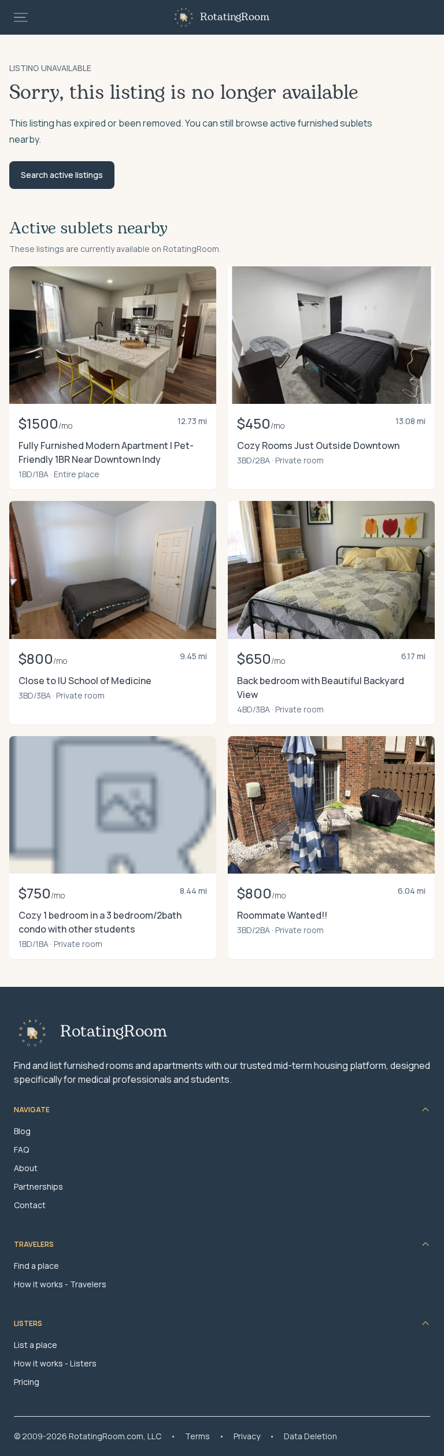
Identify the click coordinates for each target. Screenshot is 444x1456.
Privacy (247, 1436)
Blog (22, 1131)
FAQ (21, 1149)
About (26, 1167)
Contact (30, 1204)
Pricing (26, 1381)
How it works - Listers (55, 1363)
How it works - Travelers (60, 1284)
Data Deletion (310, 1436)
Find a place (36, 1265)
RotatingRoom (234, 17)
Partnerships (38, 1186)
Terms (197, 1436)
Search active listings (62, 174)
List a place (35, 1344)
